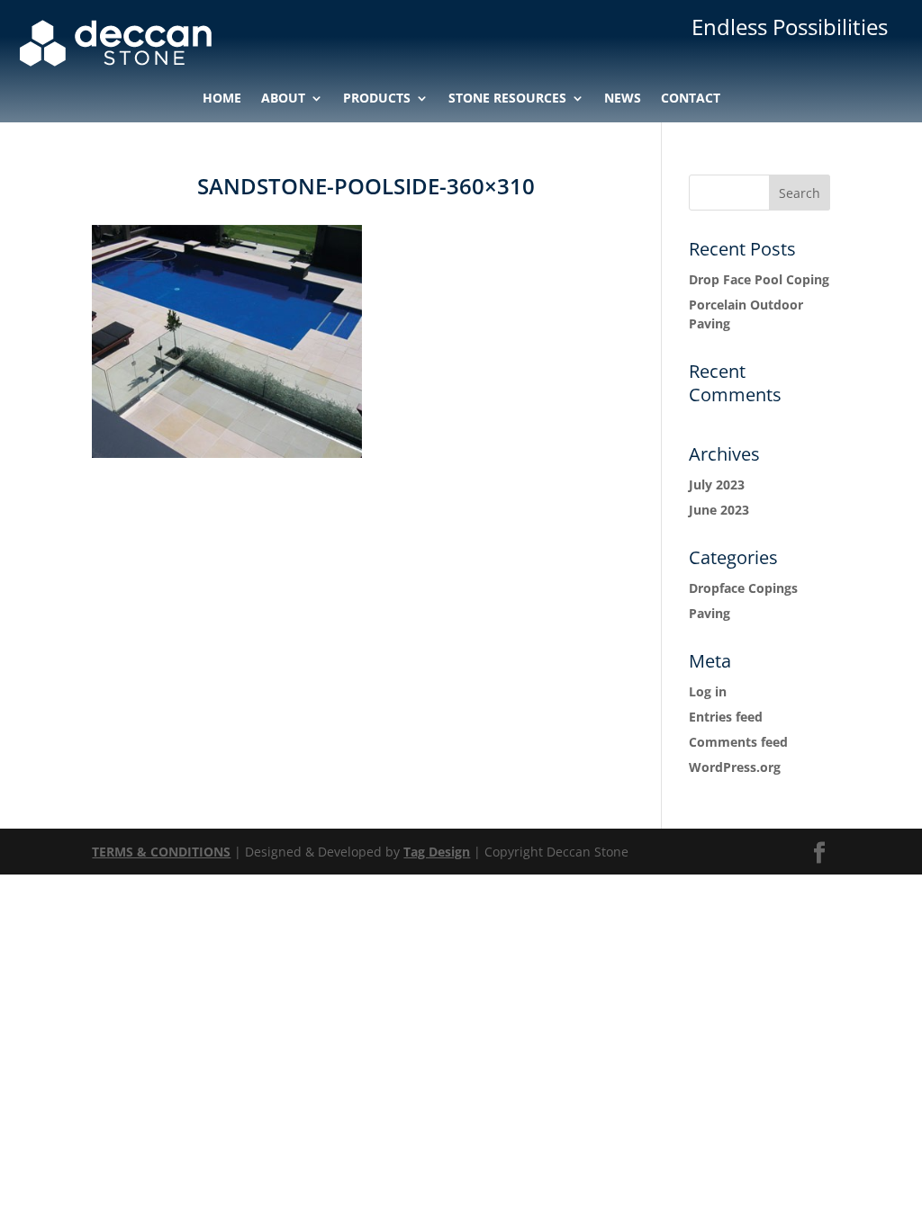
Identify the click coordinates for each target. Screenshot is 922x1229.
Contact (690, 99)
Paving (709, 613)
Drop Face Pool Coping (759, 279)
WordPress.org (735, 767)
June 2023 (719, 509)
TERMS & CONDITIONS (161, 851)
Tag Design (436, 851)
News (622, 99)
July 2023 (717, 484)
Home (222, 99)
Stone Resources (507, 99)
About (283, 99)
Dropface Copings (743, 588)
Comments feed (738, 741)
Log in (708, 691)
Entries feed (726, 716)
